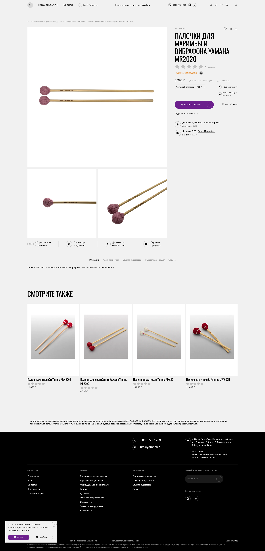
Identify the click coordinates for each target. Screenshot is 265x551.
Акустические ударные (54, 22)
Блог (29, 481)
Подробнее (42, 537)
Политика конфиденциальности (83, 541)
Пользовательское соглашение (125, 541)
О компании (33, 476)
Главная (31, 22)
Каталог (39, 22)
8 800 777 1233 (150, 440)
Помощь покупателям (143, 481)
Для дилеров (33, 489)
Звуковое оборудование (92, 498)
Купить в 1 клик (230, 104)
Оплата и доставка (132, 260)
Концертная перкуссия (75, 22)
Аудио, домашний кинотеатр (94, 485)
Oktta (235, 541)
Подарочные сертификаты (93, 476)
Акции (135, 489)
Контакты (68, 5)
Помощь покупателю (47, 5)
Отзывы (172, 260)
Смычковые (86, 502)
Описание (94, 260)
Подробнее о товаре (185, 114)
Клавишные (86, 511)
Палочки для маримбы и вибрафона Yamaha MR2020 (110, 22)
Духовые (84, 494)
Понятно (18, 537)
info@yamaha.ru (150, 447)
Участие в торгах (35, 494)
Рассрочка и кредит (155, 260)
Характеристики (111, 260)
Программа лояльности (144, 476)
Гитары (83, 489)
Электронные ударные (91, 506)
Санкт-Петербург (211, 123)
